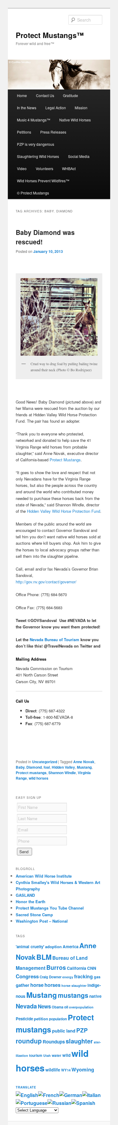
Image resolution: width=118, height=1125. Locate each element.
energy (67, 977)
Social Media (79, 156)
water (56, 1055)
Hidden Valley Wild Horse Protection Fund (63, 511)
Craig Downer (50, 976)
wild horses (38, 778)
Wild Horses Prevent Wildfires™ (43, 180)
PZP (82, 1030)
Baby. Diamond (29, 767)
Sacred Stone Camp (34, 914)
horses (52, 984)
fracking (83, 976)
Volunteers (44, 168)
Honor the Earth (30, 901)
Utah (47, 1055)
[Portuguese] (32, 1103)
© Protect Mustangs (33, 192)
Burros (56, 967)
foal (47, 767)
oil (66, 1007)
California (76, 968)
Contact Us (45, 95)
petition (41, 1019)
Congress (27, 976)
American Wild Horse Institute (44, 876)
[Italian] (91, 1095)
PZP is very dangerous (35, 144)
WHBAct (69, 168)
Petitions (24, 132)
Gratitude (70, 95)
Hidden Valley (63, 767)
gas (97, 977)
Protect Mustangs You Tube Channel (50, 908)
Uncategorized (44, 761)
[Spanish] (83, 1103)
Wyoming (82, 1069)
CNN (91, 968)
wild (66, 1055)
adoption (53, 946)
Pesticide (24, 1019)
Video (22, 168)
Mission (81, 107)
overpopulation (81, 1007)
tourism (35, 1055)
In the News (26, 107)
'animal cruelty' (30, 946)
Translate (26, 1087)
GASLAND (25, 895)
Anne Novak (83, 761)
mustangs (73, 995)
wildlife (52, 1070)
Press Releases (53, 132)
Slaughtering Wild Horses (38, 156)
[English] (27, 1095)
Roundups (54, 1041)
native (95, 996)
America (70, 946)
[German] (70, 1095)
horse (37, 984)
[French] (48, 1095)
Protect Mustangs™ (50, 35)
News (44, 1006)
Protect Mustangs (65, 460)
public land (63, 1030)
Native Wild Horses (75, 119)
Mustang (84, 767)
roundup (29, 1040)
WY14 (65, 1070)
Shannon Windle (62, 772)
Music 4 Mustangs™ (33, 119)
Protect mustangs (31, 772)
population (58, 1019)
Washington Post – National (42, 921)
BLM (43, 957)
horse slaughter (74, 985)
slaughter (79, 1041)
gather (22, 985)
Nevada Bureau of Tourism (54, 639)
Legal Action (55, 107)
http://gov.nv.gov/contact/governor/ (46, 582)
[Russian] (59, 1103)
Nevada (26, 1006)
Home (22, 95)
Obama (57, 1006)
